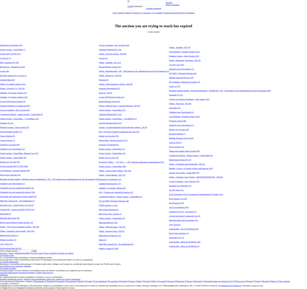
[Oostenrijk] (60, 281)
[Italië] (138, 281)
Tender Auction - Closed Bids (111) (112, 110)
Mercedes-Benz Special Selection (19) (183, 220)
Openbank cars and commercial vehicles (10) (17, 188)
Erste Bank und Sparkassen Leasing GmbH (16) (18, 197)
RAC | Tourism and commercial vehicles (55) (116, 192)
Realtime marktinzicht (8, 279)
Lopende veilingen (124, 13)
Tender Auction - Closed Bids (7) (12, 50)
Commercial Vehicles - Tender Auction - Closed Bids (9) (21, 114)
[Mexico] (273, 281)
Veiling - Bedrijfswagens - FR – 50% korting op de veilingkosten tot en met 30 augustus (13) (134, 71)
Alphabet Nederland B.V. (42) (110, 114)
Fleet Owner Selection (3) (179, 233)
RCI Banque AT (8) (176, 203)
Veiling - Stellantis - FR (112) (110, 63)
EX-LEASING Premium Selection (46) (114, 201)
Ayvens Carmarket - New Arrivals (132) (184, 181)
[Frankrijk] (123, 281)
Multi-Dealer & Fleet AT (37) (180, 160)
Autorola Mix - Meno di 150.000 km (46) (184, 242)
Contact (40, 253)
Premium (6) (103, 80)
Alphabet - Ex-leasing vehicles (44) (112, 188)
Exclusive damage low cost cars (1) (13, 76)
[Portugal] (170, 281)
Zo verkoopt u (146, 13)
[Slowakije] (197, 281)
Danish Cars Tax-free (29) (10, 162)
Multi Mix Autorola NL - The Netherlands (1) (17, 201)
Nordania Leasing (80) (177, 121)
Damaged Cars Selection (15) (180, 186)
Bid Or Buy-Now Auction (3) (110, 214)
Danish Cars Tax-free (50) (109, 136)
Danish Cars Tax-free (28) (179, 130)
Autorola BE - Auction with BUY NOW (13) (17, 210)
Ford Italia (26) (174, 108)
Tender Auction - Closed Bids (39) (13, 158)
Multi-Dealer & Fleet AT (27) (110, 236)
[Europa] (188, 281)
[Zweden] (88, 281)
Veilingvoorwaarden (22, 253)
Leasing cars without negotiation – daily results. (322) (189, 99)
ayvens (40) (4, 71)
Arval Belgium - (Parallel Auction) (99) (15, 171)
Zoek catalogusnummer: (9, 251)
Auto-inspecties (17, 266)
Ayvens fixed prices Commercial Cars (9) (184, 216)
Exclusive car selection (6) (109, 145)
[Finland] (249, 281)
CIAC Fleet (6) (174, 225)
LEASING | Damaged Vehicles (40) (182, 73)
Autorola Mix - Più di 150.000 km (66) (183, 229)
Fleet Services (48, 273)
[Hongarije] (179, 281)
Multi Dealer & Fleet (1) (9, 235)
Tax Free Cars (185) (176, 65)
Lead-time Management (9, 273)
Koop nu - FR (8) (105, 93)
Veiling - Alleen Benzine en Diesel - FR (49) (116, 84)
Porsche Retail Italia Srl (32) (10, 248)
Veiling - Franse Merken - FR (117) (112, 175)
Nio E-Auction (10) (176, 147)
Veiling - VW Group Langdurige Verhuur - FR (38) (19, 227)
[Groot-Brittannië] (99, 281)
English (130, 6)
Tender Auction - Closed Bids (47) (112, 218)
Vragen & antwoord (170, 13)
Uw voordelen (157, 13)
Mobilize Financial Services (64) (181, 138)
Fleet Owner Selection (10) (10, 175)
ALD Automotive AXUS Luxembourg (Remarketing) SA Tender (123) (196, 194)
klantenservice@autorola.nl (231, 286)
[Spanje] (131, 281)
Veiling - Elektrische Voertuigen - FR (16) (185, 60)
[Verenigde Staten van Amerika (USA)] (218, 281)
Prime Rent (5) (5, 214)
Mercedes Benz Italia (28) (10, 218)
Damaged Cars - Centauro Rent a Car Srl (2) (17, 205)
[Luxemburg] (112, 281)
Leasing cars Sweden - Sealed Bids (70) (184, 173)
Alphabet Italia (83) (7, 80)
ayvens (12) (103, 58)
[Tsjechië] (146, 281)
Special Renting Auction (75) (11, 132)
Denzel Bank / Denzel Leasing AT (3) (113, 140)
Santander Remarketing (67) (109, 89)
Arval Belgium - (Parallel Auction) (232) (184, 52)
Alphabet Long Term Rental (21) (181, 112)
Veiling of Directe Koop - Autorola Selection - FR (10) (119, 106)
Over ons (33, 253)
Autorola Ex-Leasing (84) (10, 145)
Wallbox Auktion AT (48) (108, 249)
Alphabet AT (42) (6, 123)
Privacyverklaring (50, 253)
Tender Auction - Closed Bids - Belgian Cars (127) (19, 153)
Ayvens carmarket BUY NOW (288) (14, 166)
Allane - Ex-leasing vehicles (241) (13, 84)
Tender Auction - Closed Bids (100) (112, 166)
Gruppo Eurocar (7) (7, 140)
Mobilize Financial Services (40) (181, 78)
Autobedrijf (156, 9)
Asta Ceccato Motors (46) (179, 207)
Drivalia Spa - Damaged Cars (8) (12, 67)
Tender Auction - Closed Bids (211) (112, 153)
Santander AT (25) (176, 95)
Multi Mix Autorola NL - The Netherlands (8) (116, 244)
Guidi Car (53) (174, 86)
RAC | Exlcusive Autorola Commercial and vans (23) (119, 132)
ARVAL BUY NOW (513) (10, 54)
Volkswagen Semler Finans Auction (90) (184, 151)
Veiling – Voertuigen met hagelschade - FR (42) (187, 164)
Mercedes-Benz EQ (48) (108, 223)
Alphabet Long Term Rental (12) (181, 69)
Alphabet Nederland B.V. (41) (110, 50)
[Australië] (161, 281)
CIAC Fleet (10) (6, 244)
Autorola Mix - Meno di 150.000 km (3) (184, 246)
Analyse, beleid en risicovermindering (31, 279)
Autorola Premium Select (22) (110, 123)
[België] (80, 281)
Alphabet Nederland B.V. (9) (110, 184)
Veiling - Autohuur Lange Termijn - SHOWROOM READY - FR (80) (196, 177)
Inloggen (169, 3)
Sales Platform (5, 266)
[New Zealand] (284, 281)
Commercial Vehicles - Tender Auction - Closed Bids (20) (191, 156)
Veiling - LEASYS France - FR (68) (112, 54)
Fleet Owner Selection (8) (108, 210)
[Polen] (153, 281)
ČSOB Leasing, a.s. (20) (108, 205)
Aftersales (27, 266)
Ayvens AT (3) (5, 58)
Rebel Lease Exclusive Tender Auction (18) (16, 223)
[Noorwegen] (239, 281)
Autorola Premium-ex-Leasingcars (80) (15, 106)
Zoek (115, 13)
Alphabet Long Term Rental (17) (181, 125)
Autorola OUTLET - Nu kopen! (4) (182, 212)
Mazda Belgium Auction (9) (109, 101)
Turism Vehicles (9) (7, 136)
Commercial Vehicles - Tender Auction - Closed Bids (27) (121, 197)
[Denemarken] (39, 281)
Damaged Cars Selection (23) (110, 179)
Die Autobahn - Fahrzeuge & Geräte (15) (184, 82)
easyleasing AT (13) (176, 238)
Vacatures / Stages (7, 253)
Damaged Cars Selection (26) (11, 45)
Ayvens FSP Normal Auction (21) (111, 97)
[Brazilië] (265, 281)
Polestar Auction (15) (8, 240)
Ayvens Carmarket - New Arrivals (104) (114, 45)
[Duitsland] (49, 281)
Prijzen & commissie (186, 13)
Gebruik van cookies (65, 253)
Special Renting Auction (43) (110, 67)
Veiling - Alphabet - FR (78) (179, 47)
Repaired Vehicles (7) (177, 134)
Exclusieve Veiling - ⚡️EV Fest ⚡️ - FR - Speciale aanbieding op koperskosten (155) (131, 162)
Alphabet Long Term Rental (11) (12, 149)
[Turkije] (257, 281)
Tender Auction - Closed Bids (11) (112, 149)
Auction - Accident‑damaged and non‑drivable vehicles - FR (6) (123, 127)
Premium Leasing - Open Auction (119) (184, 56)
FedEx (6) (102, 240)
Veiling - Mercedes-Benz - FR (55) (112, 227)
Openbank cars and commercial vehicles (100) (17, 192)
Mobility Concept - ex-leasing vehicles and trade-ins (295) (191, 168)
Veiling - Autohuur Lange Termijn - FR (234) (17, 231)
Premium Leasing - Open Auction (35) (14, 127)
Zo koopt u (136, 13)
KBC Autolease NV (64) (9, 63)
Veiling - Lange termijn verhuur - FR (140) (115, 171)
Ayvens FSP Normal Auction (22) (13, 101)
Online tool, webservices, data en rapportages (63, 279)
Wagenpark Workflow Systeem (30, 273)
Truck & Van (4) (175, 143)
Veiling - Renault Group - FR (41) (112, 231)
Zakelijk (149, 9)
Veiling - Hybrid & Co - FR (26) (12, 89)
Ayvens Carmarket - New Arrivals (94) (15, 110)
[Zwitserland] (70, 281)
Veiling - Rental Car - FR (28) (110, 76)
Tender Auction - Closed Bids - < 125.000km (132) (19, 119)
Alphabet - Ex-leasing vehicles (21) (13, 93)
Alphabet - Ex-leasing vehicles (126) (14, 97)
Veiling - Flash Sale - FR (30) (180, 104)
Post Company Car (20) (178, 199)
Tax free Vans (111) (176, 190)
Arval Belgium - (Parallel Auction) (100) (184, 117)
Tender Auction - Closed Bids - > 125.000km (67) (118, 119)
